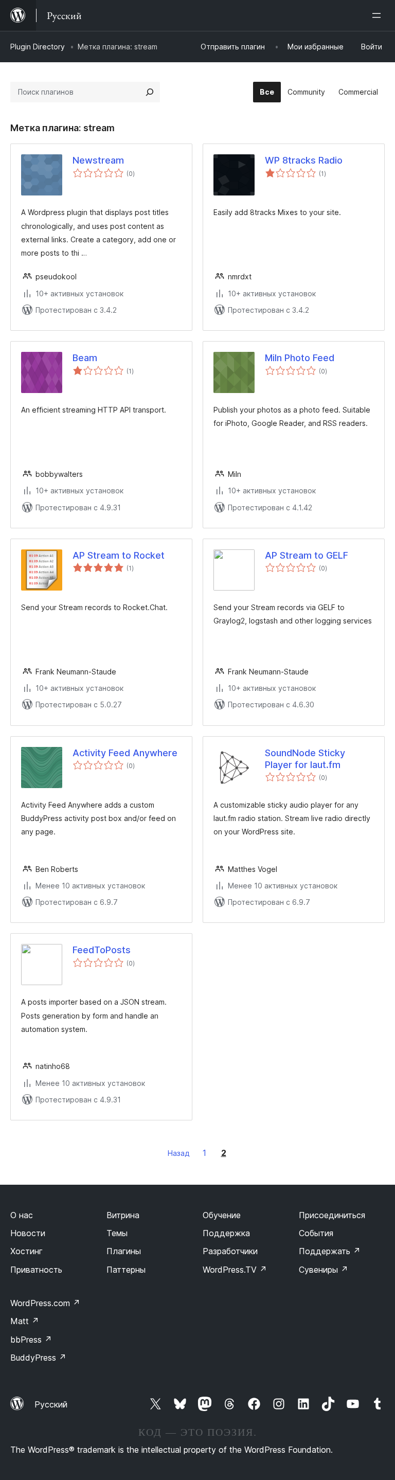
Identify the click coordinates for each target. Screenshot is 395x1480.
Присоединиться (332, 1215)
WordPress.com (45, 1303)
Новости (27, 1233)
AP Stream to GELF (306, 555)
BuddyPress (38, 1357)
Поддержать (330, 1251)
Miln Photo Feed (299, 357)
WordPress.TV (235, 1269)
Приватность (36, 1269)
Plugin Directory (37, 46)
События (316, 1233)
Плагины (123, 1251)
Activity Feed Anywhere (125, 752)
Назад (179, 1153)
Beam (85, 357)
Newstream (98, 160)
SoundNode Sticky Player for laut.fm (305, 758)
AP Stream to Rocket (119, 555)
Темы (117, 1233)
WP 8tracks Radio (304, 160)
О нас (21, 1215)
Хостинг (26, 1251)
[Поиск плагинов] (149, 92)
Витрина (122, 1215)
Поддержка (226, 1233)
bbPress (31, 1339)
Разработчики (230, 1251)
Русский (50, 1404)
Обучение (222, 1215)
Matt (24, 1321)
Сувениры (323, 1269)
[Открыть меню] (378, 15)
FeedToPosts (102, 949)
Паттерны (126, 1269)
